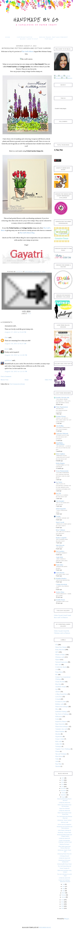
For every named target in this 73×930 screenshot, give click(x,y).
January (63, 897)
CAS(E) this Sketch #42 (64, 810)
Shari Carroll (60, 522)
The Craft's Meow (28, 51)
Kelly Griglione (60, 454)
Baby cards (58, 741)
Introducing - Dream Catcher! (64, 820)
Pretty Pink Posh (60, 649)
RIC (56, 674)
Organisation (59, 736)
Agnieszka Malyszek (62, 433)
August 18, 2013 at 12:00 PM (16, 355)
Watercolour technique (61, 706)
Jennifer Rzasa (60, 600)
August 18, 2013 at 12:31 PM (16, 371)
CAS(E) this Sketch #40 (64, 858)
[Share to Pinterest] (30, 311)
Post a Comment (6, 376)
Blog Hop (58, 684)
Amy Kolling (59, 426)
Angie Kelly (59, 557)
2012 (62, 899)
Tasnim (58, 516)
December (63, 788)
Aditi (56, 761)
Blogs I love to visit (29, 39)
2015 (62, 782)
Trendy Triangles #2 (64, 868)
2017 (63, 778)
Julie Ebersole (60, 545)
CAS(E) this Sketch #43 (64, 802)
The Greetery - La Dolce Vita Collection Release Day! (63, 447)
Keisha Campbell (61, 538)
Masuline (58, 734)
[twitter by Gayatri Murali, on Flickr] (60, 76)
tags (56, 689)
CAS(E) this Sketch (61, 667)
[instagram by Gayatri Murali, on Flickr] (57, 78)
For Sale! (49, 39)
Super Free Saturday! (64, 808)
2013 (62, 786)
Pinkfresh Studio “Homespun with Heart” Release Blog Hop (63, 457)
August (63, 797)
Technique (58, 746)
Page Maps (58, 764)
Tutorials (57, 766)
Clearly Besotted (60, 681)
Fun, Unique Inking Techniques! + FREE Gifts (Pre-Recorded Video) (63, 401)
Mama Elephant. (60, 731)
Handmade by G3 (36, 19)
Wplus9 (57, 659)
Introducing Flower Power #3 (64, 854)
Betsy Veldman (60, 530)
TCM (29, 313)
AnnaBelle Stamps (60, 686)
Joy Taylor (59, 482)
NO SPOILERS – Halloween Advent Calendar (61, 410)
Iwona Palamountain (62, 471)
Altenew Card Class (62, 601)
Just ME (58, 493)
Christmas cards (59, 657)
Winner (57, 751)
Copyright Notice (24, 37)
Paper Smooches (60, 724)
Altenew (57, 691)
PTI (56, 644)
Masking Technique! (64, 844)
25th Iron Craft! (64, 822)
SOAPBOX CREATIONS (60, 443)
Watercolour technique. (61, 726)
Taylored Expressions (61, 662)
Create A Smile (59, 739)
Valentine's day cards (61, 729)
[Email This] (23, 311)
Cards (57, 719)
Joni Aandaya (60, 551)
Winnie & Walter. (60, 654)
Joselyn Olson (60, 592)
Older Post (48, 380)
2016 (62, 780)
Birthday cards (59, 704)
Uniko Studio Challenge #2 (64, 830)
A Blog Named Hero (61, 694)
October (63, 792)
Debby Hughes (60, 463)
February (63, 895)
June (63, 886)
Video (57, 759)
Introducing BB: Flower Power (64, 864)
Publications (58, 716)
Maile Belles (59, 565)
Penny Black (59, 672)
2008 (62, 908)
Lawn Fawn (58, 696)
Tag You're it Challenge (62, 714)
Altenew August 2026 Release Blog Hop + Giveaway (62, 437)
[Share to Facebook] (28, 311)
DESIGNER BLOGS (45, 927)
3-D (56, 669)
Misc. (56, 709)
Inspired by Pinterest (61, 721)
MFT (56, 652)
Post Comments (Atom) (17, 384)
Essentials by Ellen (60, 701)
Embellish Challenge (61, 711)
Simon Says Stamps (61, 647)
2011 (62, 902)
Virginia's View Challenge (62, 749)
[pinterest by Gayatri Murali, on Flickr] (69, 78)
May (63, 888)
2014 (62, 784)
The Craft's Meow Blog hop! (64, 866)
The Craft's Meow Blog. (27, 233)
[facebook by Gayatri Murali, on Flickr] (67, 76)
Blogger (66, 918)
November (63, 790)
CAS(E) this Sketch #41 (64, 838)
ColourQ (57, 699)
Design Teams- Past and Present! (53, 37)
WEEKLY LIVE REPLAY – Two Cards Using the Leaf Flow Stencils (63, 420)
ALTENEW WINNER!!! (61, 553)
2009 (62, 906)
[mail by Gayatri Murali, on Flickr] (56, 76)
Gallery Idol (58, 744)
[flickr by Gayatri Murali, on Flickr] (63, 78)
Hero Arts (58, 664)
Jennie (7, 349)
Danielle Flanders (61, 578)
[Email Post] (27, 291)
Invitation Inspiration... (63, 580)
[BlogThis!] (24, 311)
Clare (6, 337)
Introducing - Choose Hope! (64, 832)
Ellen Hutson (59, 756)
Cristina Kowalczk (61, 584)
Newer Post (4, 380)
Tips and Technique (61, 754)
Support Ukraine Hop (62, 518)
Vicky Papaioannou (62, 407)
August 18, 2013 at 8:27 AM (15, 343)
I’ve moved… (59, 547)
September (63, 795)
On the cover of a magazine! (64, 824)
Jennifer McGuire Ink (62, 397)
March (63, 893)
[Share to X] (26, 311)
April (63, 890)
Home (7, 37)
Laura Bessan (60, 572)
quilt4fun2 (8, 360)
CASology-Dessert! (64, 856)
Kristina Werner (61, 416)
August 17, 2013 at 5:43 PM (15, 332)
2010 (62, 904)
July (63, 884)
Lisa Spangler (60, 501)
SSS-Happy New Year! (62, 574)
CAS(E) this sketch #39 (64, 878)
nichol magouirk (61, 509)
